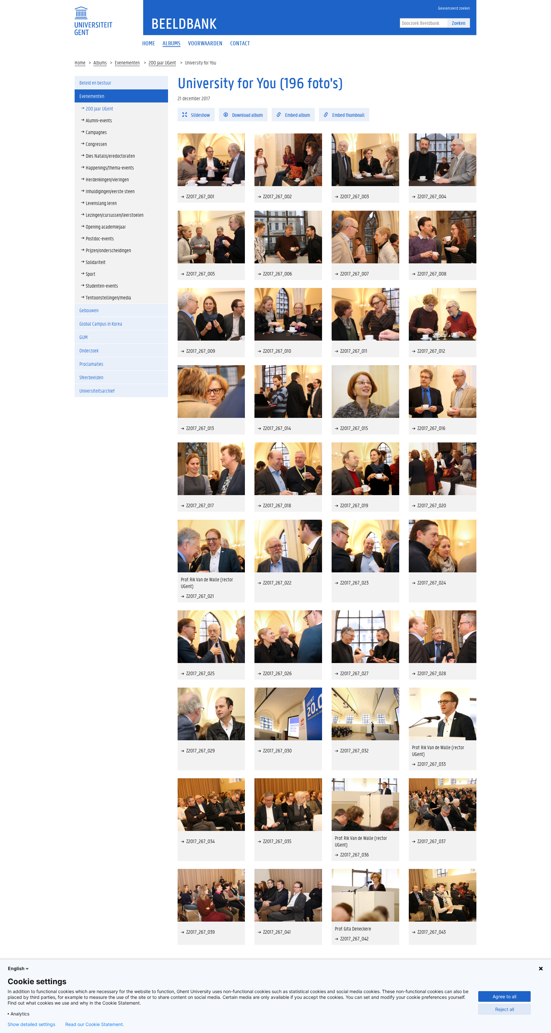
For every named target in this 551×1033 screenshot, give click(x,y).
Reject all (504, 1009)
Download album (247, 114)
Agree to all (504, 996)
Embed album (297, 114)
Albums (100, 62)
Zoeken (458, 22)
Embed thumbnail (347, 114)
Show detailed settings (31, 1024)
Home (80, 62)
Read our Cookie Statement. (94, 1024)
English (16, 968)
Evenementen (127, 62)
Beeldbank (184, 23)
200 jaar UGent (162, 62)
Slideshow (200, 114)
